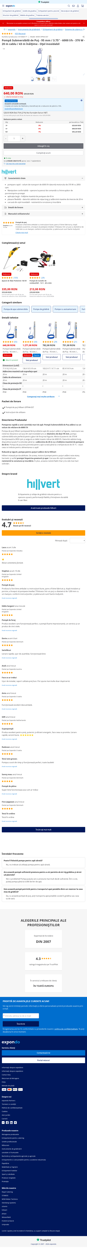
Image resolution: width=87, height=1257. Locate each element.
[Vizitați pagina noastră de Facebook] (7, 1123)
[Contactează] (73, 6)
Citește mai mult (22, 232)
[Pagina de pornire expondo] (4, 29)
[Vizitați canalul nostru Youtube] (3, 1123)
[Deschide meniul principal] (3, 6)
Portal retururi (43, 1060)
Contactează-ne (43, 1053)
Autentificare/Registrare (14, 109)
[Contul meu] (78, 6)
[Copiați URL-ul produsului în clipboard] (83, 36)
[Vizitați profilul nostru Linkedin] (11, 1123)
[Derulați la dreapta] (84, 23)
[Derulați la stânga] (3, 23)
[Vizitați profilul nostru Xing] (15, 1123)
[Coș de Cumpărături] (82, 6)
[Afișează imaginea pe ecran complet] (84, 74)
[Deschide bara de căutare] (69, 6)
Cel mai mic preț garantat (15, 164)
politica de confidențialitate (66, 1029)
